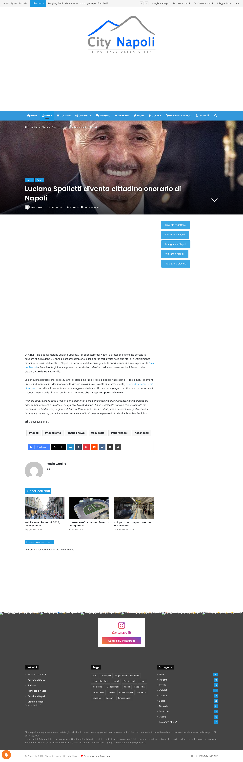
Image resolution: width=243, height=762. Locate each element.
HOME (34, 115)
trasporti (110, 698)
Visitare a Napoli (174, 253)
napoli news (77, 432)
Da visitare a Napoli (203, 3)
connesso (43, 549)
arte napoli (106, 675)
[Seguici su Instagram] (121, 627)
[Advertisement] (121, 84)
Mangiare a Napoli (160, 3)
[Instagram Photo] (20, 632)
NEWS (48, 115)
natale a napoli (126, 692)
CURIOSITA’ (84, 115)
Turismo (32, 685)
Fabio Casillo (37, 207)
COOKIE (214, 756)
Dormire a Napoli (181, 3)
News (38, 127)
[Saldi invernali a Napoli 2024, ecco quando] (44, 508)
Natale (111, 692)
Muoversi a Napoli (37, 674)
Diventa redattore (175, 225)
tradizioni (97, 698)
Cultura (163, 695)
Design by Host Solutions (97, 756)
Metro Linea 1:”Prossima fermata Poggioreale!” (89, 524)
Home (30, 127)
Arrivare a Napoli (36, 680)
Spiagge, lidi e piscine (228, 3)
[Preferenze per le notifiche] (6, 754)
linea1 (142, 681)
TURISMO (104, 115)
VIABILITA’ (123, 115)
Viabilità (163, 690)
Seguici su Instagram (121, 640)
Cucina (162, 716)
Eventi (162, 685)
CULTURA (65, 115)
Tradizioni (164, 711)
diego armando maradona (127, 675)
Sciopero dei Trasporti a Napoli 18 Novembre (133, 524)
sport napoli (120, 432)
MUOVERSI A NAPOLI (180, 115)
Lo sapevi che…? (168, 722)
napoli (35, 432)
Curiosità (163, 706)
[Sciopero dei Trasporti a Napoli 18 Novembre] (134, 508)
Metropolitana (113, 687)
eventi (116, 681)
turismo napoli (124, 698)
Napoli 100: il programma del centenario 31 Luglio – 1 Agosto (79, 3)
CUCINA (156, 115)
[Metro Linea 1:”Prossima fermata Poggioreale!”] (89, 508)
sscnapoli (142, 432)
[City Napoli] (121, 34)
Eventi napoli (129, 681)
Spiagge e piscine (175, 263)
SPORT (140, 115)
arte (94, 675)
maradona (97, 687)
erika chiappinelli (100, 681)
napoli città (54, 432)
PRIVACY (203, 756)
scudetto (98, 432)
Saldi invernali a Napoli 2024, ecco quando (42, 524)
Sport (39, 180)
